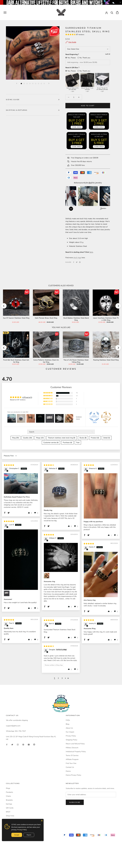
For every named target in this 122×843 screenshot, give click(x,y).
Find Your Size (71, 763)
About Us (69, 728)
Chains (8, 796)
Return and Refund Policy (75, 744)
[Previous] (16, 83)
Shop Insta (10, 816)
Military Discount (72, 747)
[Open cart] (117, 12)
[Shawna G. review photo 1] (101, 496)
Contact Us (70, 767)
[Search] (112, 12)
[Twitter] (76, 262)
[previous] (4, 306)
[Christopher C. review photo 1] (21, 483)
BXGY (8, 812)
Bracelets (9, 800)
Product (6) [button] (95, 438)
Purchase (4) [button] (67, 442)
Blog (67, 724)
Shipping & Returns (16, 110)
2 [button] (58, 678)
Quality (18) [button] (27, 438)
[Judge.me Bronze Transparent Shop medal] (106, 416)
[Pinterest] (80, 262)
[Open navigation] (5, 13)
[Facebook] (73, 262)
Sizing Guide (13, 99)
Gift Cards (9, 808)
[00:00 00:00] (32, 53)
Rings (8, 788)
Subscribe (74, 802)
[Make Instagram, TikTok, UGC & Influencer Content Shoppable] (103, 208)
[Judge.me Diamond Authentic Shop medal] (94, 416)
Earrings (9, 804)
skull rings (77, 257)
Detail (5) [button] (106, 438)
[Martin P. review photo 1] (101, 574)
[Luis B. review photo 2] (7, 593)
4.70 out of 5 (27, 397)
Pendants (9, 792)
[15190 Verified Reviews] (61, 713)
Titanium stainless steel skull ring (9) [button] (61, 438)
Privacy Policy (71, 736)
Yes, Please (71, 58)
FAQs (68, 720)
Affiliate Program (72, 759)
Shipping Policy (71, 740)
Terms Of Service (72, 755)
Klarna (68, 771)
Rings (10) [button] (40, 438)
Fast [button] (77, 442)
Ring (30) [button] (15, 438)
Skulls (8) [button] (82, 438)
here (91, 252)
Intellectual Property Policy (76, 751)
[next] (118, 306)
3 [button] (62, 678)
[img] (9, 465)
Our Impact (70, 732)
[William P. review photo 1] (61, 557)
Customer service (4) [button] (50, 442)
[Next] (48, 83)
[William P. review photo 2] (46, 575)
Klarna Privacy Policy (73, 775)
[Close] (42, 820)
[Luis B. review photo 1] (21, 559)
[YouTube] (29, 744)
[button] (70, 34)
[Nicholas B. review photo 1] (61, 490)
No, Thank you (84, 58)
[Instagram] (18, 744)
